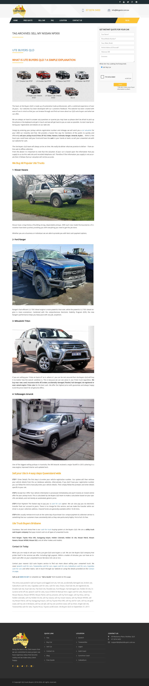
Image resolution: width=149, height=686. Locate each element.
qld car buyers (36, 583)
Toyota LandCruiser (51, 607)
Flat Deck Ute (41, 589)
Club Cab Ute (70, 586)
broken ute (88, 583)
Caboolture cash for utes (21, 586)
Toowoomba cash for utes (22, 607)
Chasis (62, 586)
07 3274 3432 (93, 10)
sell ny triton (72, 604)
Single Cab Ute (83, 604)
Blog (127, 20)
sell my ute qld (40, 604)
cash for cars (56, 504)
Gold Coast (82, 651)
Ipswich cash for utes (36, 592)
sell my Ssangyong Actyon (35, 601)
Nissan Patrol (40, 595)
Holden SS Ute (85, 589)
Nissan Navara (17, 595)
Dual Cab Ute (30, 589)
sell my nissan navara (63, 598)
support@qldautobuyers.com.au (123, 642)
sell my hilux (78, 595)
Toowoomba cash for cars (42, 566)
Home (15, 20)
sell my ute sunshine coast (57, 604)
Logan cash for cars (60, 566)
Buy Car (49, 642)
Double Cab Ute (18, 589)
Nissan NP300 (29, 595)
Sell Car (41, 20)
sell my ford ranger (66, 595)
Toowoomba (82, 642)
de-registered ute (82, 586)
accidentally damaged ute (73, 583)
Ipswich (81, 638)
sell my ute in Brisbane (25, 604)
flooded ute (50, 589)
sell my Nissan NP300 (80, 598)
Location (63, 20)
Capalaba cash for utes (40, 586)
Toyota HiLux (38, 607)
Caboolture (82, 660)
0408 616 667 (24, 577)
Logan (80, 647)
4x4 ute (60, 583)
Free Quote (28, 20)
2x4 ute (54, 583)
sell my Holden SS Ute (34, 598)
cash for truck (46, 529)
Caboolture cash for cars (77, 566)
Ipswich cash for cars (24, 566)
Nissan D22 (87, 592)
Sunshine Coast (84, 656)
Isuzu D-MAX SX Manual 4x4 (56, 592)
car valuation (87, 130)
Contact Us (77, 20)
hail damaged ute (72, 589)
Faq (52, 20)
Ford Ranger (60, 589)
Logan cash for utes (75, 592)
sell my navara (48, 598)
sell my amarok (52, 595)
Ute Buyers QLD (23, 50)
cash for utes (54, 586)
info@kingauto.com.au (120, 10)
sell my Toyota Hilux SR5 (55, 601)
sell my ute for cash (73, 601)
